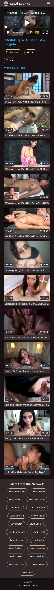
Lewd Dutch (16, 523)
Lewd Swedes (38, 564)
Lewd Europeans (17, 531)
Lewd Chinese (17, 515)
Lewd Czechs (37, 515)
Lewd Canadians (37, 507)
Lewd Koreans (16, 556)
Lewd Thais (27, 572)
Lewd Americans (17, 491)
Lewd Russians (16, 564)
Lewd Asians (15, 499)
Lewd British (15, 507)
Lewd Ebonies (37, 523)
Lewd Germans (17, 540)
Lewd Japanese (37, 548)
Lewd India (38, 540)
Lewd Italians (15, 548)
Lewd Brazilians (37, 499)
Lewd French (39, 531)
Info (11, 60)
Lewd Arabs (39, 491)
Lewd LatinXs (20, 4)
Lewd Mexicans (37, 556)
